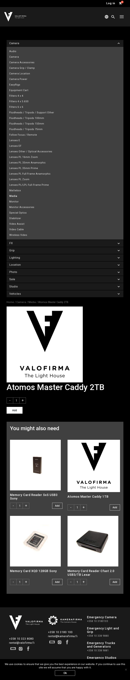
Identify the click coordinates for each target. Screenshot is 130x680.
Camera (14, 56)
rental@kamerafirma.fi (63, 636)
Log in (110, 3)
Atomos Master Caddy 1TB (88, 496)
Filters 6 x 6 (16, 107)
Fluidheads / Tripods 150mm (26, 123)
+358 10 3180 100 (60, 632)
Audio (12, 51)
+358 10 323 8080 (21, 638)
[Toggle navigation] (121, 17)
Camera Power (18, 79)
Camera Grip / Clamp (22, 68)
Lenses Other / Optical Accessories (30, 151)
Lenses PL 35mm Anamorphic (27, 162)
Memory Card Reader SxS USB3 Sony (34, 496)
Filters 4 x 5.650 (19, 101)
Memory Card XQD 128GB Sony (33, 571)
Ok (65, 673)
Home (10, 302)
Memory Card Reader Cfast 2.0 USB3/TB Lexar (91, 572)
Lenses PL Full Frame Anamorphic (30, 173)
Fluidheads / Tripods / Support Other (31, 112)
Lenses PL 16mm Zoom (23, 157)
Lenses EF (15, 146)
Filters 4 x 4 (16, 95)
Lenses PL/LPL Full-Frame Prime (29, 185)
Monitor (14, 201)
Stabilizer (15, 218)
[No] (125, 669)
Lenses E (14, 140)
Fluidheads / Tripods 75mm (26, 129)
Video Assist (17, 224)
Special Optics (18, 212)
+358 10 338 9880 (98, 635)
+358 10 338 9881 (98, 650)
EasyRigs (14, 84)
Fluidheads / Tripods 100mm (26, 118)
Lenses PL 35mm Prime (23, 168)
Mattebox (15, 190)
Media (13, 196)
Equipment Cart (18, 90)
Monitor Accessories (21, 207)
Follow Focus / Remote (23, 134)
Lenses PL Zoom (19, 179)
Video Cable (16, 229)
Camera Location (19, 73)
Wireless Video (18, 235)
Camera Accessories (22, 62)
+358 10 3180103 (97, 621)
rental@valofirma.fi (22, 642)
